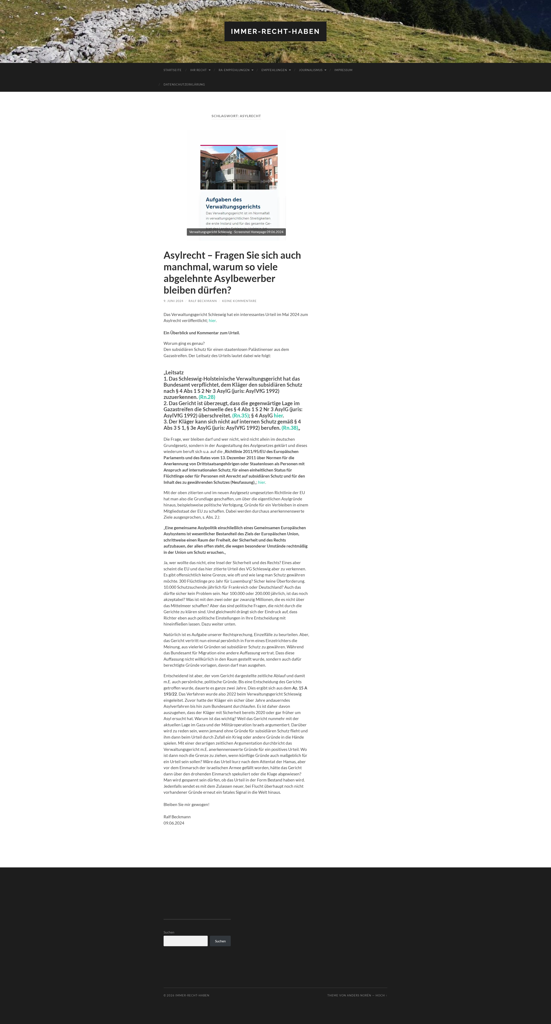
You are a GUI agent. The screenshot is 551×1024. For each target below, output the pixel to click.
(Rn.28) (207, 397)
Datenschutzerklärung (184, 84)
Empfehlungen (274, 70)
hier (212, 320)
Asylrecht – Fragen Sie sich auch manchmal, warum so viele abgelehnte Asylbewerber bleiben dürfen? (232, 272)
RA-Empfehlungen (234, 70)
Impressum (343, 70)
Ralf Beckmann (203, 301)
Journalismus (311, 70)
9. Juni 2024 (173, 301)
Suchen (169, 932)
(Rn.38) (290, 428)
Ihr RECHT (198, 70)
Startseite (173, 70)
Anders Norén (359, 995)
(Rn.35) (240, 415)
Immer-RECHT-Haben (275, 31)
